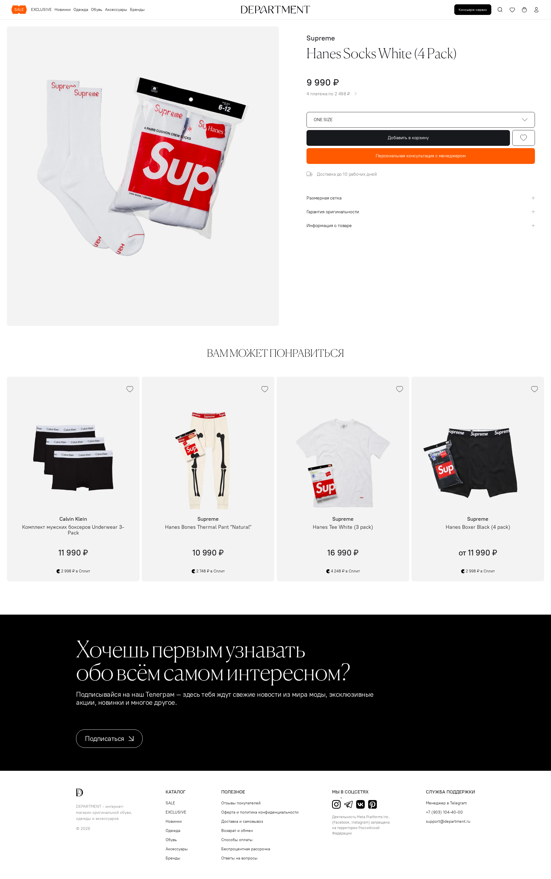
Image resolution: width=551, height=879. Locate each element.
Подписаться (104, 738)
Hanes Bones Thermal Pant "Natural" (208, 527)
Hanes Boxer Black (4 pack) (478, 527)
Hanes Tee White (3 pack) (343, 527)
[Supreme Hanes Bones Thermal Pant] (208, 443)
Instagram (336, 804)
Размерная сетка (324, 198)
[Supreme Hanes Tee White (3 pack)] (343, 443)
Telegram (348, 804)
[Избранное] (512, 10)
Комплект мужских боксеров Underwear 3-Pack (73, 530)
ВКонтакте (360, 804)
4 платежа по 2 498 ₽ (328, 94)
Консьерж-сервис (473, 9)
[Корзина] (524, 10)
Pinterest (372, 804)
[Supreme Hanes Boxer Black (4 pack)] (478, 443)
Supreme (320, 38)
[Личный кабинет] (536, 10)
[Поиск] (500, 10)
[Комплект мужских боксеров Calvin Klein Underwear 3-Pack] (73, 443)
